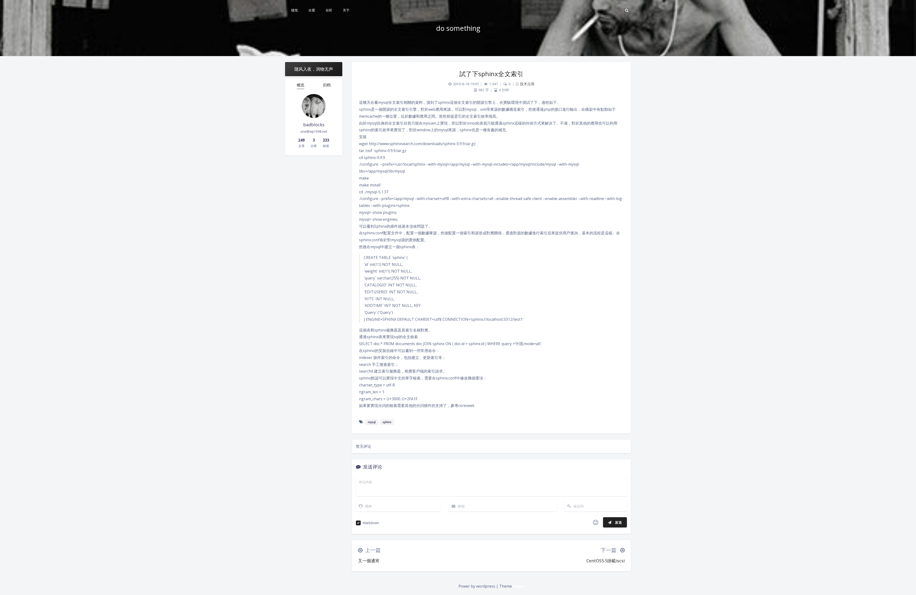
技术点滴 (527, 84)
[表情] (596, 522)
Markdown (371, 523)
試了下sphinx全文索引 (491, 73)
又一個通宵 (369, 560)
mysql (372, 422)
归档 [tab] (327, 85)
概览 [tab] (300, 85)
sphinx (387, 422)
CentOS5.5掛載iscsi (605, 560)
